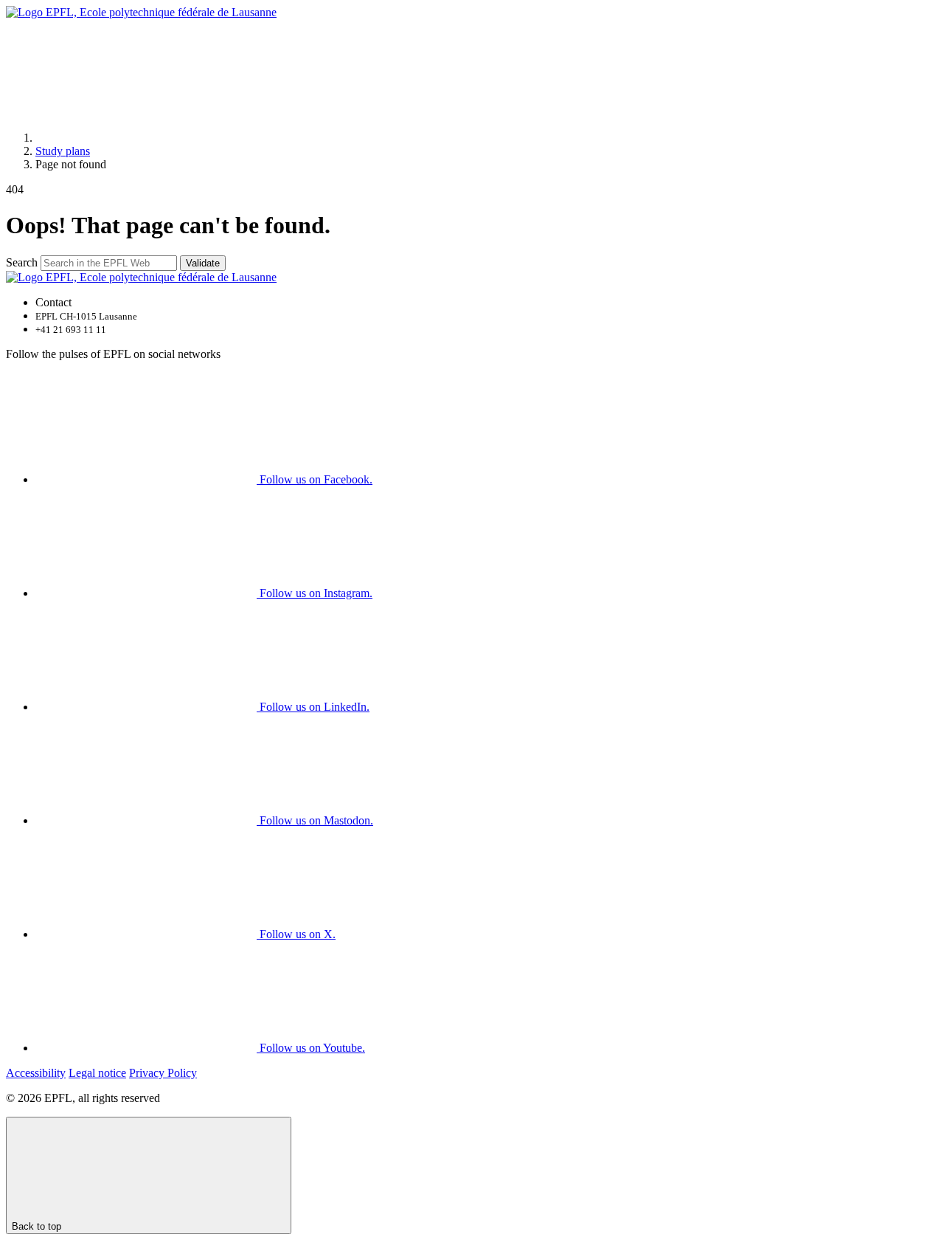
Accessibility (36, 1073)
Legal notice (97, 1073)
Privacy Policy (163, 1073)
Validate (203, 263)
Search (22, 262)
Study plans (62, 151)
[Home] (146, 137)
